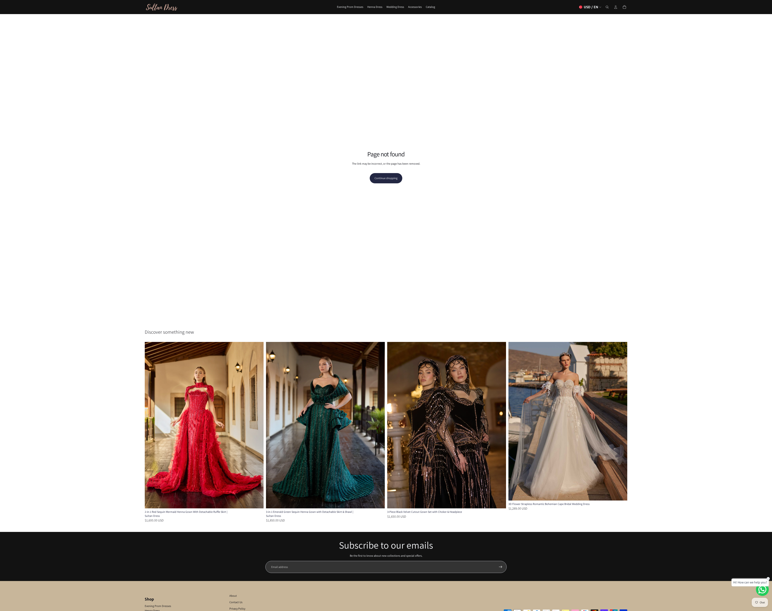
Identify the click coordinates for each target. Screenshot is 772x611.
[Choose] (257, 502)
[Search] (607, 7)
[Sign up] (500, 567)
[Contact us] (762, 589)
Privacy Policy (237, 608)
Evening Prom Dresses (158, 606)
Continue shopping (386, 178)
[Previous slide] (151, 425)
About (233, 596)
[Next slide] (258, 425)
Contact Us (235, 602)
